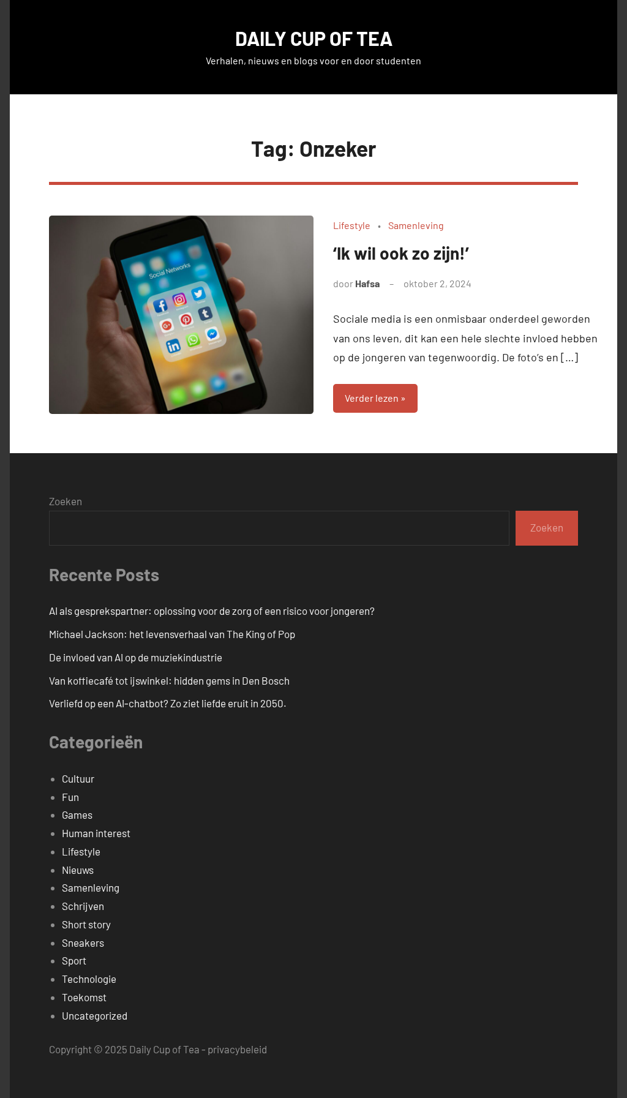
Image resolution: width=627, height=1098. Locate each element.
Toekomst (84, 997)
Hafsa (367, 283)
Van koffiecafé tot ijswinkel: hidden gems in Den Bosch (169, 680)
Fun (70, 797)
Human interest (96, 833)
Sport (74, 960)
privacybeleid (237, 1049)
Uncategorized (94, 1015)
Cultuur (78, 778)
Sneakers (83, 942)
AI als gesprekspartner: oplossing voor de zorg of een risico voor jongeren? (212, 610)
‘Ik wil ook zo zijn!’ (401, 253)
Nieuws (78, 869)
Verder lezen (372, 398)
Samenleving (416, 225)
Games (77, 814)
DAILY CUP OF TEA (313, 38)
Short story (86, 924)
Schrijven (83, 906)
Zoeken (65, 501)
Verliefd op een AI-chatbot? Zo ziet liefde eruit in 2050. (168, 703)
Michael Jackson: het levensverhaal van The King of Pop (172, 634)
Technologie (89, 978)
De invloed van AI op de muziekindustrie (135, 657)
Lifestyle (351, 225)
